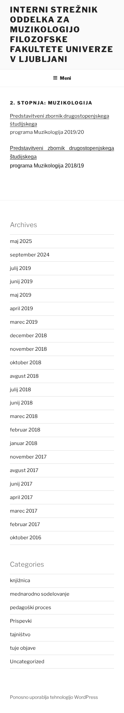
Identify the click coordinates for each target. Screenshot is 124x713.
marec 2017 (23, 511)
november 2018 (28, 349)
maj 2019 (20, 295)
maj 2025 (21, 241)
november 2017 (28, 457)
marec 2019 (24, 322)
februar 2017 (25, 524)
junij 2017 (21, 484)
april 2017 (21, 497)
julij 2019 (20, 268)
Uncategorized (27, 662)
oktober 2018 (25, 363)
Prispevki (21, 621)
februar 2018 (25, 430)
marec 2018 (24, 416)
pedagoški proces (30, 607)
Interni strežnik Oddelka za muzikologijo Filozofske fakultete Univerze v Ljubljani (61, 34)
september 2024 (30, 255)
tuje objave (23, 648)
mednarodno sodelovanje (39, 594)
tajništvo (20, 635)
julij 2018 (20, 390)
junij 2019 (21, 281)
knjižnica (20, 580)
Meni (65, 78)
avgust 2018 (24, 376)
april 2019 (21, 309)
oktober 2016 (25, 538)
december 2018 (28, 336)
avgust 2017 (24, 470)
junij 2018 (21, 403)
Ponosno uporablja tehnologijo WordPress (54, 697)
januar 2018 (23, 443)
